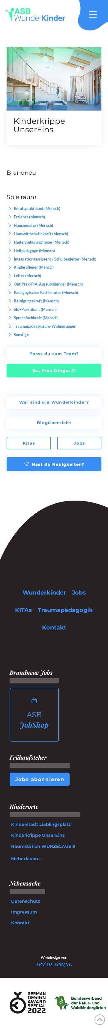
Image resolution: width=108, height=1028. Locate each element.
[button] (96, 14)
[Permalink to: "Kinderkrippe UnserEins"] (54, 79)
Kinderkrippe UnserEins (39, 125)
